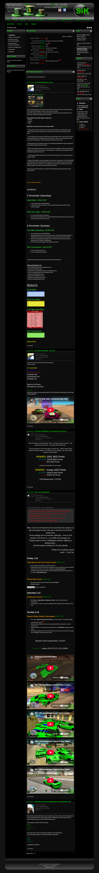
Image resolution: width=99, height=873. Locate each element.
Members (82, 103)
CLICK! (58, 479)
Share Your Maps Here (15, 47)
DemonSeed (83, 129)
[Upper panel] (91, 28)
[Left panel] (88, 28)
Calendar (11, 51)
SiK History (12, 49)
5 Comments (30, 848)
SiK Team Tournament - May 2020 (44, 350)
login (78, 36)
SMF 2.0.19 (42, 864)
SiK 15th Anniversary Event (44, 82)
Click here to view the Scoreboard (36, 77)
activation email (81, 40)
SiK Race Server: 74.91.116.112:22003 (13, 40)
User (78, 31)
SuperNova (43, 434)
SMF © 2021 (48, 864)
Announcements (44, 87)
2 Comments (30, 345)
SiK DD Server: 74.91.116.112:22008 (13, 44)
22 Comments (30, 796)
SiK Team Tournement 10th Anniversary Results (51, 431)
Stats (78, 98)
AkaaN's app (80, 70)
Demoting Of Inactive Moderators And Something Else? (53, 801)
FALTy (41, 495)
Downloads (12, 35)
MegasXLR (43, 85)
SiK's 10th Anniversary (42, 492)
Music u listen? (81, 76)
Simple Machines (56, 864)
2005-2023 (53, 865)
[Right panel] (89, 28)
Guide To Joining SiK (14, 37)
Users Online (83, 122)
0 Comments (30, 426)
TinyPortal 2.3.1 (46, 865)
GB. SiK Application (82, 91)
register (83, 36)
